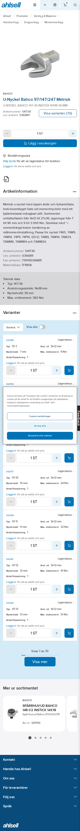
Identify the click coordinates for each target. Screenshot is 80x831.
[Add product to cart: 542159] (69, 545)
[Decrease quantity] (7, 133)
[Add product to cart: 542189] (69, 370)
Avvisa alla (40, 426)
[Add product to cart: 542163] (69, 633)
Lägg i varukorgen (42, 143)
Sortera (10, 327)
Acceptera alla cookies (40, 435)
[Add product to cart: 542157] (69, 501)
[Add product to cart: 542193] (69, 458)
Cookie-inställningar (39, 416)
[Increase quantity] (73, 133)
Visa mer (40, 662)
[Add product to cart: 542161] (69, 589)
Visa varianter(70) (58, 113)
